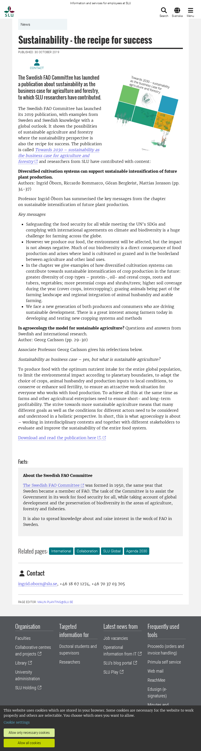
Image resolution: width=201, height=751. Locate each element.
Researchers (69, 662)
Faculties (23, 638)
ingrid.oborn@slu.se (37, 583)
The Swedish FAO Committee (51, 485)
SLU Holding (25, 687)
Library (21, 663)
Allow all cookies (29, 743)
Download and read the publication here (57, 437)
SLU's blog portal (117, 663)
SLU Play (110, 672)
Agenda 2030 (136, 551)
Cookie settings (17, 722)
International (61, 551)
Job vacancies (115, 638)
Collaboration (87, 551)
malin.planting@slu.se (55, 602)
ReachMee (156, 680)
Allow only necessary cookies (29, 732)
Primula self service (164, 662)
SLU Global (112, 551)
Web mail (155, 671)
